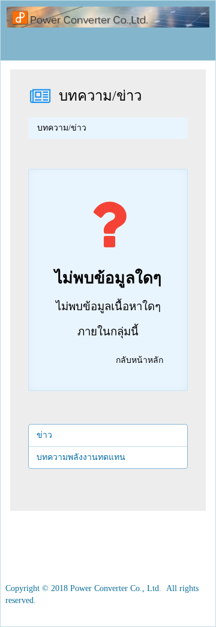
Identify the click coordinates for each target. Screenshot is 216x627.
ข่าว (44, 435)
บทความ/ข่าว (100, 96)
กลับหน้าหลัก (139, 360)
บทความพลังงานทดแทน (81, 457)
